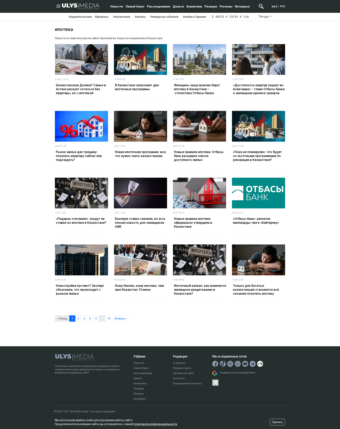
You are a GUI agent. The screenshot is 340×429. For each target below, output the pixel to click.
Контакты (179, 378)
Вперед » (121, 318)
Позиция (210, 6)
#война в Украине (194, 17)
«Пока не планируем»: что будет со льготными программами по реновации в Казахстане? (257, 156)
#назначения (121, 17)
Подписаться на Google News (237, 372)
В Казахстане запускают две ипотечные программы (137, 87)
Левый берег (135, 6)
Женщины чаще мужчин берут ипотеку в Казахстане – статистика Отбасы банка (197, 89)
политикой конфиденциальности (155, 424)
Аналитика (194, 6)
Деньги (178, 6)
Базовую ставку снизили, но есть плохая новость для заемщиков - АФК (140, 222)
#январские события (164, 17)
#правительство (80, 17)
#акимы (140, 17)
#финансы (101, 17)
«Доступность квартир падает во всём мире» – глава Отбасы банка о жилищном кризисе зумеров (259, 89)
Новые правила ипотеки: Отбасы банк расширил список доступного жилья (199, 156)
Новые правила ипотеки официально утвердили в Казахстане (193, 222)
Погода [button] (264, 16)
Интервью (242, 6)
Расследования (158, 6)
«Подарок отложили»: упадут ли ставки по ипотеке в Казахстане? (81, 221)
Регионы (226, 6)
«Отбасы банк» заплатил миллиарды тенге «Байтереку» (256, 221)
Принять (277, 422)
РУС (282, 6)
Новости (116, 6)
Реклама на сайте (183, 373)
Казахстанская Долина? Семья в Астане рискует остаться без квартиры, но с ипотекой (81, 89)
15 (108, 318)
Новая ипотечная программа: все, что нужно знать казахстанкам (140, 154)
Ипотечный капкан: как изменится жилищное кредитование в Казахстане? (200, 289)
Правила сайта (182, 368)
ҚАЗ (274, 6)
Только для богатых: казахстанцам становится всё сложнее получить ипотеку (256, 289)
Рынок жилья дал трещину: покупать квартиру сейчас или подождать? (79, 156)
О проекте (179, 362)
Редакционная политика (187, 383)
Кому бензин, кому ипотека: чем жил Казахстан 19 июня (139, 288)
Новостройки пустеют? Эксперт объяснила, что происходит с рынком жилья (80, 289)
